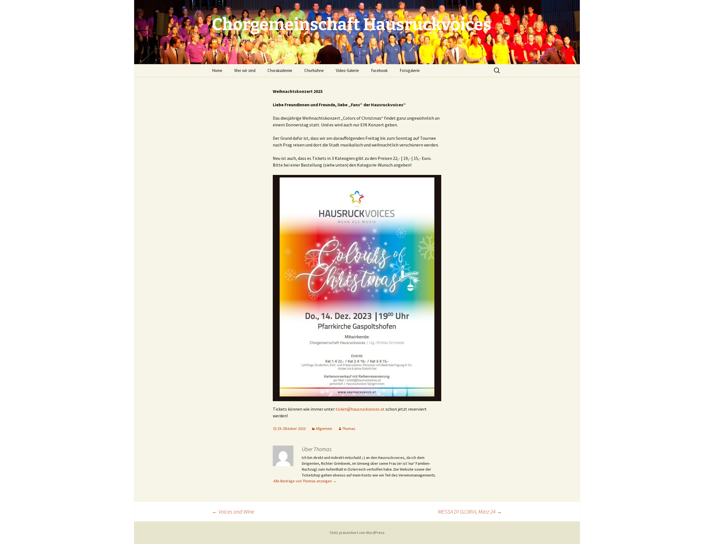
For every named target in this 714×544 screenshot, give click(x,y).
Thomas (348, 428)
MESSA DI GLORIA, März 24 (470, 511)
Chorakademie (279, 70)
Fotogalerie (410, 70)
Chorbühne (314, 70)
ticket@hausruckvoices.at (360, 409)
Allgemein (324, 428)
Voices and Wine (233, 511)
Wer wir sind (244, 70)
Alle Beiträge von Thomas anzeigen (305, 480)
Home (217, 70)
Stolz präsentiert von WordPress (357, 532)
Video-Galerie (347, 70)
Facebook (379, 70)
